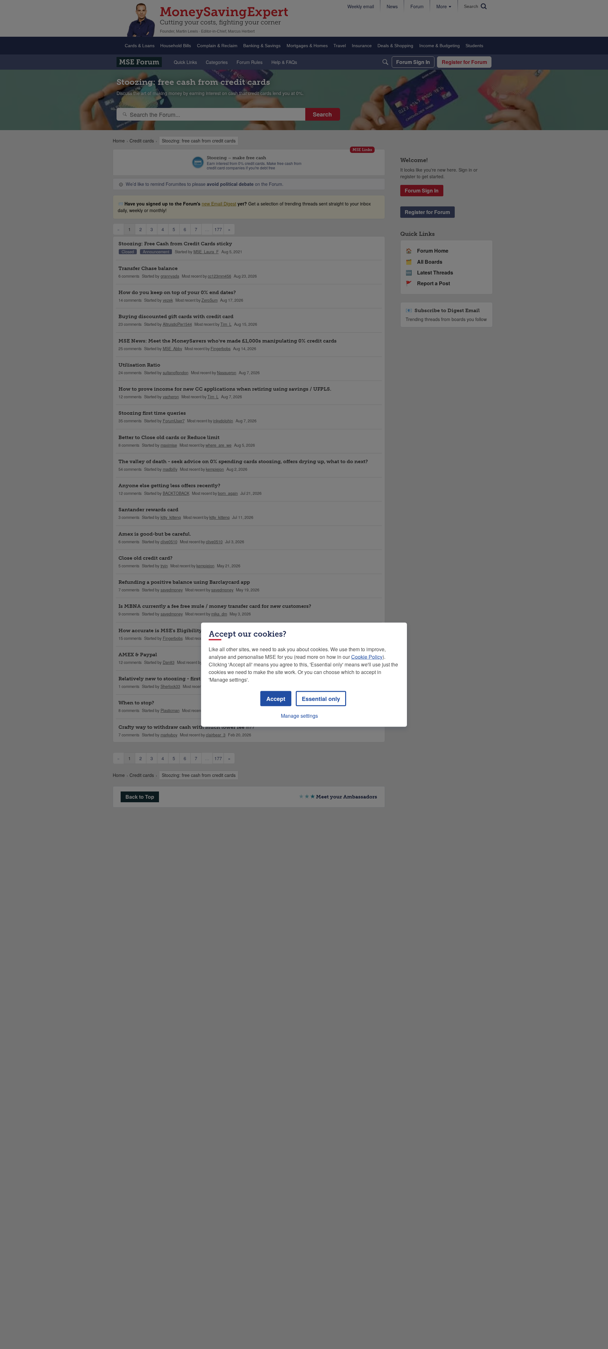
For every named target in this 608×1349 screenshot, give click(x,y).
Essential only (321, 698)
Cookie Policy (367, 656)
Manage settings (299, 715)
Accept (275, 698)
